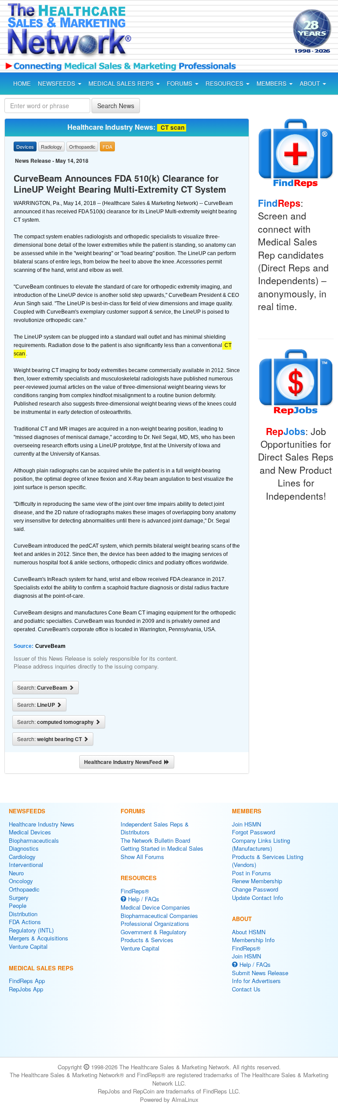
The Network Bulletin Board (155, 840)
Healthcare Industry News (41, 824)
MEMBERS (272, 83)
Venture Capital (28, 946)
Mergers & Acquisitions (38, 938)
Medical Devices (30, 832)
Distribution (23, 914)
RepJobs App (26, 989)
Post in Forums (251, 873)
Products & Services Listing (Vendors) (267, 860)
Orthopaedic (24, 889)
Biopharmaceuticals (34, 840)
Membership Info (253, 940)
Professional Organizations (155, 923)
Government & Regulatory (154, 932)
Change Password (255, 889)
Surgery (19, 897)
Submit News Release (260, 973)
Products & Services (147, 940)
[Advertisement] (214, 32)
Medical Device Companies (155, 907)
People (17, 905)
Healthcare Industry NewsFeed (124, 762)
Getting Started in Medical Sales (162, 848)
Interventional (26, 864)
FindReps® (135, 891)
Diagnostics (24, 848)
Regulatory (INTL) (31, 930)
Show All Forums (142, 856)
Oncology (21, 881)
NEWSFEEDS (57, 83)
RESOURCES (225, 83)
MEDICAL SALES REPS (121, 83)
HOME (22, 83)
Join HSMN (246, 824)
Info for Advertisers (256, 980)
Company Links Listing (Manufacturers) (261, 844)
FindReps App (27, 980)
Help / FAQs (142, 899)
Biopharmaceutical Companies (159, 915)
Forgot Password (253, 832)
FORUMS (180, 83)
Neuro (16, 873)
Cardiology (22, 856)
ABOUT (311, 83)
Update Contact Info (257, 897)
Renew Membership (257, 881)
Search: (43, 687)
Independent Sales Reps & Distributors (155, 828)
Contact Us (246, 989)
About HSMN (248, 932)
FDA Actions (25, 922)
